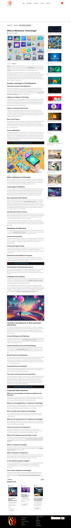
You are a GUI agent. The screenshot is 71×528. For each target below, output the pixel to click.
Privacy (47, 3)
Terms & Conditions (24, 521)
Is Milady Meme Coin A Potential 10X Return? (55, 110)
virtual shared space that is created (18, 232)
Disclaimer (23, 519)
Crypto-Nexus (9, 5)
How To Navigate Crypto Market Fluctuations (55, 33)
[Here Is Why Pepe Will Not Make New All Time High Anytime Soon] (54, 139)
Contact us (36, 3)
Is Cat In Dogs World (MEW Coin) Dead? (54, 101)
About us (42, 3)
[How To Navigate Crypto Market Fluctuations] (54, 29)
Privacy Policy (24, 517)
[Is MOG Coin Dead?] (54, 81)
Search (52, 516)
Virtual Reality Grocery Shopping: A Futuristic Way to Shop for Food (54, 185)
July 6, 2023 (24, 485)
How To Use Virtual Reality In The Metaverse (25, 495)
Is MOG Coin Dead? (50, 85)
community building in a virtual (22, 349)
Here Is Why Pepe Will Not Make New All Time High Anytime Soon (55, 144)
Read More (11, 509)
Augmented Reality (39, 516)
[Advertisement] (35, 14)
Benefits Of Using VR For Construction (54, 159)
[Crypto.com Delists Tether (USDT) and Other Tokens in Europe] (54, 57)
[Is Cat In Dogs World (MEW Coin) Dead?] (54, 98)
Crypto (37, 518)
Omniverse (38, 523)
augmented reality (31, 67)
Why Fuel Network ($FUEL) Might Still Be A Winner (54, 74)
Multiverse (38, 522)
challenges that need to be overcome (35, 280)
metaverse (9, 70)
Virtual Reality (38, 525)
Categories (28, 3)
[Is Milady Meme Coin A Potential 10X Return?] (54, 106)
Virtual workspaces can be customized (30, 339)
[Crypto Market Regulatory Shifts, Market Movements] (54, 42)
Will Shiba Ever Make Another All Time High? (54, 121)
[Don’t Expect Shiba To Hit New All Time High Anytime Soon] (54, 127)
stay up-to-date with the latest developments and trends (29, 475)
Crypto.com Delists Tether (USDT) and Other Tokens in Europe (55, 63)
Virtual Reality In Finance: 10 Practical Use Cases (54, 198)
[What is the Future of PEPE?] (54, 90)
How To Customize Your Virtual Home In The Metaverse (38, 499)
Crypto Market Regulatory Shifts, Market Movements (54, 50)
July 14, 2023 (11, 485)
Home (23, 3)
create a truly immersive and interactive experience (25, 291)
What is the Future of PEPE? (52, 94)
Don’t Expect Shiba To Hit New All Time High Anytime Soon (54, 132)
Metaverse (16, 25)
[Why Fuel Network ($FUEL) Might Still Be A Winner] (54, 69)
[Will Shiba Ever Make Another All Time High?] (54, 116)
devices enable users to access (30, 201)
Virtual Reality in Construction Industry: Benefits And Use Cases (54, 172)
